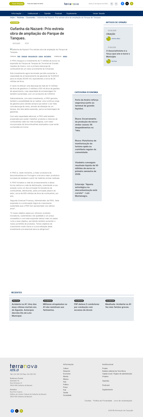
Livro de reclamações (123, 401)
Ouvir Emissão (17, 4)
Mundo (65, 376)
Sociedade (48, 301)
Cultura (65, 368)
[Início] (71, 3)
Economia (30, 17)
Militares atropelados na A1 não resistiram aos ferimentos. (55, 307)
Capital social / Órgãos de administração (117, 374)
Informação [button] (16, 13)
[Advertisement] (35, 150)
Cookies (88, 401)
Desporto (66, 371)
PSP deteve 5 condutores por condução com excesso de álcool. (86, 307)
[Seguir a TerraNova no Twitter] (127, 3)
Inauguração (32, 56)
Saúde (65, 392)
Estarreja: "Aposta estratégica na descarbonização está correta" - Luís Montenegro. (86, 190)
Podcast (58, 13)
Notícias (20, 17)
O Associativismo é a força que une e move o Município (118, 54)
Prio (18, 56)
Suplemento (71, 13)
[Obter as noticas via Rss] (131, 3)
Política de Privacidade (102, 401)
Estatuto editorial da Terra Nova (114, 371)
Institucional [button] (33, 13)
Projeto (105, 368)
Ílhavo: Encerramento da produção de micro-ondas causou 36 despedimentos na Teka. (86, 125)
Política (16, 301)
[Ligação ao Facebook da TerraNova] (122, 3)
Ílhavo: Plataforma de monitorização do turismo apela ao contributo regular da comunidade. (85, 146)
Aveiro (65, 56)
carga (41, 56)
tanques (24, 56)
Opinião (47, 13)
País (64, 382)
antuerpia (47, 56)
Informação (68, 364)
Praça (65, 387)
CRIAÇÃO (110, 34)
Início (12, 17)
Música (65, 379)
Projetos (105, 376)
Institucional (107, 364)
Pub (64, 390)
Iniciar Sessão (99, 13)
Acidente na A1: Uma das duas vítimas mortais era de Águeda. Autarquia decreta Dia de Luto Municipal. (24, 310)
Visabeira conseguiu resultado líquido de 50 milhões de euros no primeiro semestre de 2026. (86, 168)
